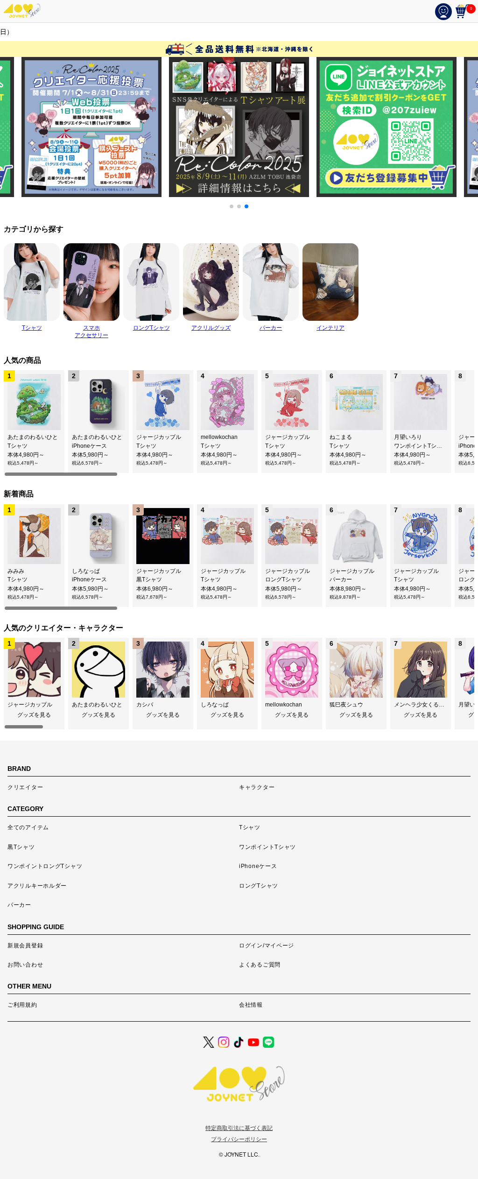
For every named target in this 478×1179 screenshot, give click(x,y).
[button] (231, 206)
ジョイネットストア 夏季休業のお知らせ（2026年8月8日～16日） (238, 31)
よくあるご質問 (260, 964)
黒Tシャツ (21, 847)
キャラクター (256, 787)
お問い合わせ (25, 964)
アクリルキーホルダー (37, 885)
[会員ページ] (445, 11)
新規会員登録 (25, 945)
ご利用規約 (22, 1005)
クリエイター (25, 787)
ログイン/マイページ (266, 945)
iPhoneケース (258, 866)
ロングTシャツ (258, 885)
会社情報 (251, 1005)
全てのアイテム (28, 827)
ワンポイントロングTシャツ (44, 866)
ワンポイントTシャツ (267, 847)
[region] (239, 423)
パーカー (19, 905)
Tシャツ (249, 827)
